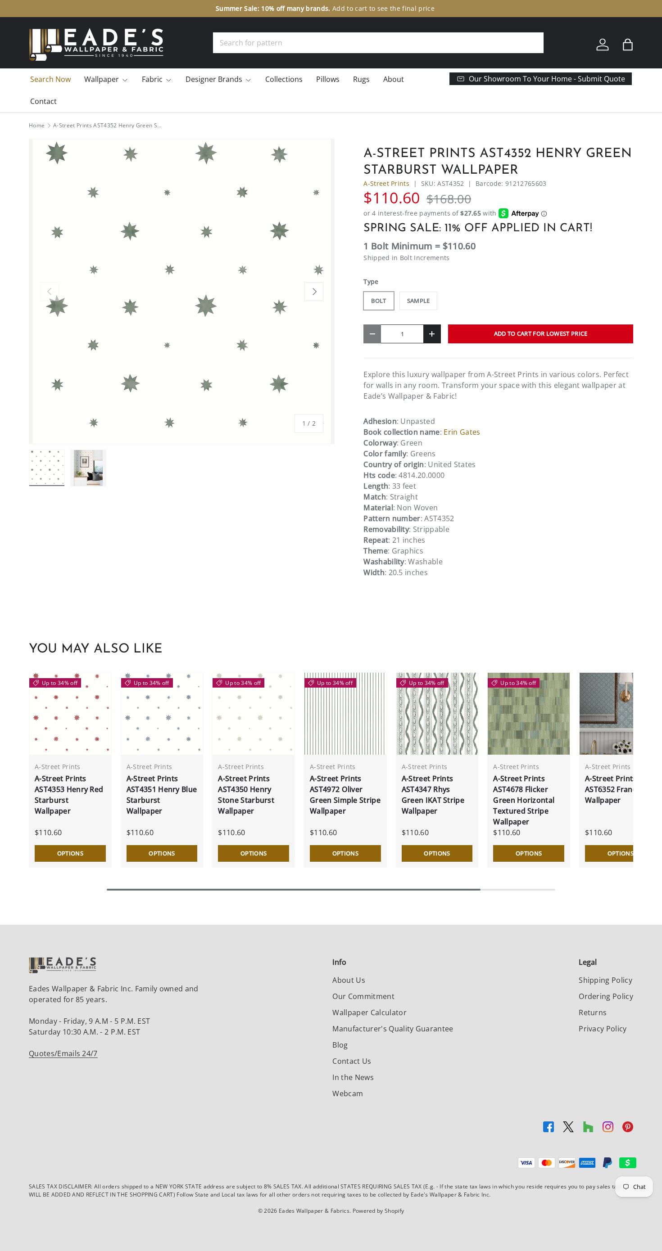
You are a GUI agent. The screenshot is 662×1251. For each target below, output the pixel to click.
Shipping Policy (605, 980)
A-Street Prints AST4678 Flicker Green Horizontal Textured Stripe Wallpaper (523, 800)
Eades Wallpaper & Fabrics (314, 1211)
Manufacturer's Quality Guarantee (392, 1029)
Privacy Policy (602, 1029)
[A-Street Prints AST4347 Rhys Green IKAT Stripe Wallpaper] (437, 714)
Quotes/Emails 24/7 (63, 1053)
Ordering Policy (606, 996)
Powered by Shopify (378, 1211)
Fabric (152, 79)
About (393, 79)
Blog (340, 1045)
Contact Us (351, 1061)
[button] (628, 44)
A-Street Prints (386, 183)
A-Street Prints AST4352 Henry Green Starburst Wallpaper (107, 125)
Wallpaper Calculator (369, 1012)
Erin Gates (462, 432)
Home (37, 125)
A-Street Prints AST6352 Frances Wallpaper (614, 789)
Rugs (361, 79)
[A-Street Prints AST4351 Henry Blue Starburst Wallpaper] (162, 714)
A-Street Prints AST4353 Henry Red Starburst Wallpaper (69, 795)
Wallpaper (101, 79)
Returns (593, 1012)
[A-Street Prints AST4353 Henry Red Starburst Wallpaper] (70, 714)
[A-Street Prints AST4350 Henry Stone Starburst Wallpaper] (254, 714)
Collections (284, 79)
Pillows (328, 79)
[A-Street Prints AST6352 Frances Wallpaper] (621, 714)
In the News (353, 1077)
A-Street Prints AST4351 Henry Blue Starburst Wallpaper (162, 795)
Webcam (347, 1093)
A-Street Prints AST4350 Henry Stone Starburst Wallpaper (246, 795)
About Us (348, 980)
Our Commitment (363, 996)
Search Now (50, 79)
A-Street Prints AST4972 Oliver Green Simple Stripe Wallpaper (345, 795)
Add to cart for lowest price (541, 333)
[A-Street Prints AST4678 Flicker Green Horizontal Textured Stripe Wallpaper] (529, 714)
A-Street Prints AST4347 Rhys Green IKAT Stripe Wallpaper (433, 795)
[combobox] (378, 42)
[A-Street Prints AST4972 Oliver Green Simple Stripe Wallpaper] (345, 714)
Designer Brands (214, 79)
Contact (43, 101)
